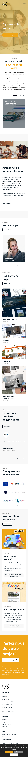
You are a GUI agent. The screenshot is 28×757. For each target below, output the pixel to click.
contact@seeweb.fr (7, 702)
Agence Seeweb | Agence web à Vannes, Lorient (13, 575)
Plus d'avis (7, 426)
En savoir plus (14, 755)
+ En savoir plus (6, 203)
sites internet (15, 177)
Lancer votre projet (9, 660)
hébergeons (5, 179)
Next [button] (24, 95)
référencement (6, 181)
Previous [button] (20, 95)
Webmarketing (6, 737)
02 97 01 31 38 (5, 699)
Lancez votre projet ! (9, 35)
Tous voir (6, 524)
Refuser (18, 751)
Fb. (3, 692)
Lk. (8, 692)
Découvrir (6, 230)
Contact (4, 719)
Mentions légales (6, 724)
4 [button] (9, 506)
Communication (6, 739)
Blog (3, 722)
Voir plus (6, 283)
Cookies (4, 726)
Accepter (9, 751)
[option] (14, 113)
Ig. (6, 692)
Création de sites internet (9, 734)
